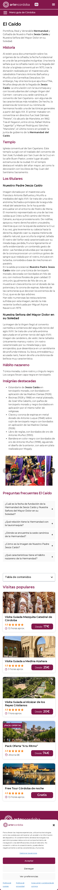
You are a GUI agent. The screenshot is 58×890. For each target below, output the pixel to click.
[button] (53, 825)
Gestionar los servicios (28, 853)
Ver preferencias (29, 876)
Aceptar (29, 860)
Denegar (29, 868)
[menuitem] (36, 4)
